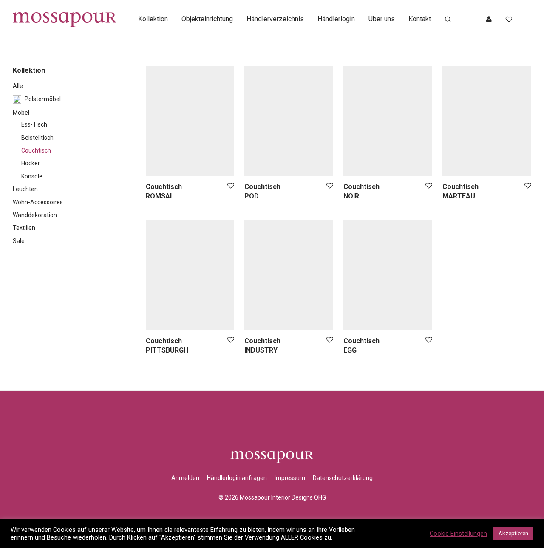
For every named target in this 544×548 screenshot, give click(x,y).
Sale (19, 240)
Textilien (24, 227)
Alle (18, 85)
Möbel (21, 112)
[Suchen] (448, 19)
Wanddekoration (35, 215)
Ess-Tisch (34, 124)
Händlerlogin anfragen (237, 478)
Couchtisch (36, 150)
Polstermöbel (43, 99)
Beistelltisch (37, 137)
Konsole (31, 176)
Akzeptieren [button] (513, 533)
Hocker (30, 163)
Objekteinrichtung (207, 19)
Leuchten (25, 189)
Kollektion (153, 19)
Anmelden (185, 478)
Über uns (381, 19)
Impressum (290, 478)
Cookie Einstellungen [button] (458, 533)
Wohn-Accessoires (38, 202)
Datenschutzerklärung (343, 478)
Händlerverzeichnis (275, 19)
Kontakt (419, 19)
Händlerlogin (336, 19)
